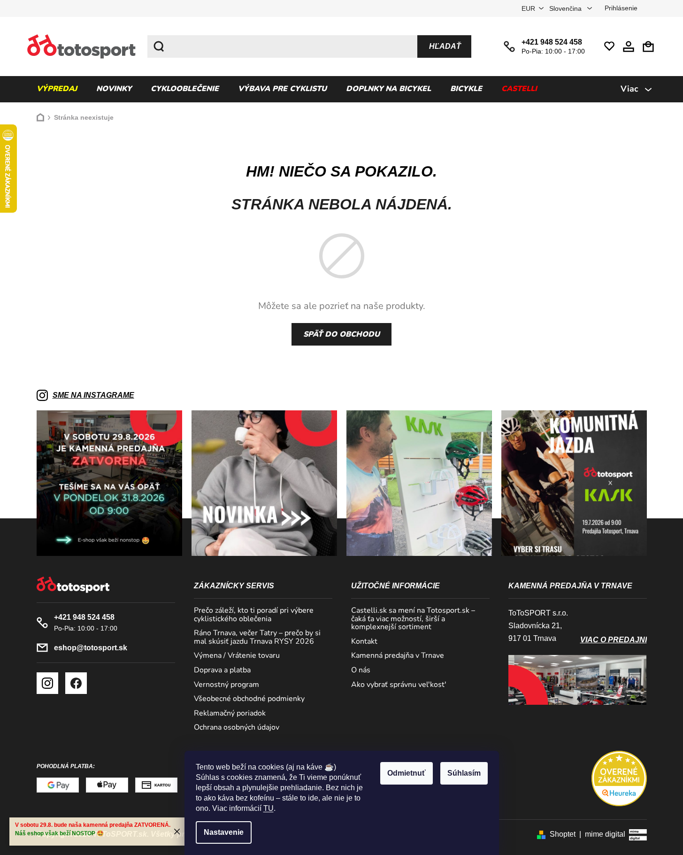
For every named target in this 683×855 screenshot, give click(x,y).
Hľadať (445, 46)
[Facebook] (76, 683)
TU (268, 808)
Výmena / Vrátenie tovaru (237, 656)
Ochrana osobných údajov (236, 728)
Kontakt (364, 642)
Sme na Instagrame (93, 395)
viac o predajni (613, 640)
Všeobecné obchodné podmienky (249, 699)
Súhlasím (464, 773)
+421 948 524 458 (552, 42)
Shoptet (563, 834)
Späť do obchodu (341, 334)
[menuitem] (56, 89)
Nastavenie (224, 832)
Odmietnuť (406, 773)
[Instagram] (47, 683)
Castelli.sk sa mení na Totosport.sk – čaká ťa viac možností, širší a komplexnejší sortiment (413, 619)
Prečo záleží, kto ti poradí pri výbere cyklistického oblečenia (254, 615)
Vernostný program (226, 685)
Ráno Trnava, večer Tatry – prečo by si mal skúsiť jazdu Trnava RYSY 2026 (257, 637)
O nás (360, 670)
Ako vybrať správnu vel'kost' (398, 685)
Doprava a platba (222, 670)
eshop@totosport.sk (90, 648)
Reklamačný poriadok (230, 713)
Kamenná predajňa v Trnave (397, 656)
